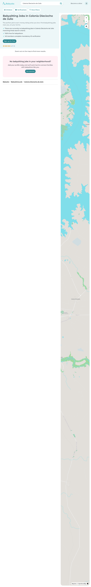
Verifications (21, 10)
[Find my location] (86, 26)
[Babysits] (8, 3)
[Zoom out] (86, 21)
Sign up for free (9, 41)
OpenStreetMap (82, 583)
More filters (35, 10)
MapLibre (74, 583)
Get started (30, 71)
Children (9, 10)
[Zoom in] (86, 18)
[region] (75, 300)
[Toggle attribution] (88, 584)
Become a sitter (76, 3)
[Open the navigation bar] (86, 3)
